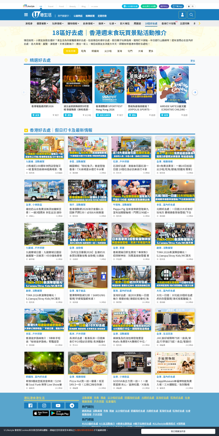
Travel (50, 6)
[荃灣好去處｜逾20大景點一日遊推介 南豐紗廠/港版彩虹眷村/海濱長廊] (131, 277)
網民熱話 (86, 410)
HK (41, 6)
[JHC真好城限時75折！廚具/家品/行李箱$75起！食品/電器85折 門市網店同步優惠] (175, 320)
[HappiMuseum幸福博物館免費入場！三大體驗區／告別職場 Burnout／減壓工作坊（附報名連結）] (175, 363)
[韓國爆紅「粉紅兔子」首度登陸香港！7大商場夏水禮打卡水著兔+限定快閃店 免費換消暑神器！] (87, 148)
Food (61, 6)
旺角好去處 (176, 397)
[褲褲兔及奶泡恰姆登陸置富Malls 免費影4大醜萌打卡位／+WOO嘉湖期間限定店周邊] (131, 320)
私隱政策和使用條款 (84, 430)
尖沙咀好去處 (115, 397)
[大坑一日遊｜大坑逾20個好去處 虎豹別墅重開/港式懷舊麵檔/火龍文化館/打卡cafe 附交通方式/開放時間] (175, 277)
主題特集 (185, 23)
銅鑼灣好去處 (132, 397)
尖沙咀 (108, 51)
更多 (151, 51)
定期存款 (102, 16)
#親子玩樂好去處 (142, 423)
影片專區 (125, 23)
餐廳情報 (87, 401)
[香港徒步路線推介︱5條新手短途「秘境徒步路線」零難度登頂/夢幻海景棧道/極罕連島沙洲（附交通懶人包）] (44, 320)
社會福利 (111, 401)
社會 (187, 397)
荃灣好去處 (162, 397)
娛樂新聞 (90, 16)
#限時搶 (181, 423)
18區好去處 (151, 23)
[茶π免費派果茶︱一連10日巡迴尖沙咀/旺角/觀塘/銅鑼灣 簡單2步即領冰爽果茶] (175, 148)
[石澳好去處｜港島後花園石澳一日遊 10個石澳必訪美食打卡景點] (131, 148)
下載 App (178, 6)
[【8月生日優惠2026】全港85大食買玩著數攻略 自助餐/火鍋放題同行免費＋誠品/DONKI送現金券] (87, 234)
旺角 (83, 51)
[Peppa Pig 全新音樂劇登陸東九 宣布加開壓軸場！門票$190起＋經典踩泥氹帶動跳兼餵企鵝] (131, 191)
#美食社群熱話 (124, 423)
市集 (96, 397)
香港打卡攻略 (168, 23)
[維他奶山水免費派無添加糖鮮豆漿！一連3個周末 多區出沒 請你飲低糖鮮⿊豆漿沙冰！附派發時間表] (44, 191)
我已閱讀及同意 (178, 431)
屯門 (130, 51)
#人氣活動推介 (107, 423)
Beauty (73, 6)
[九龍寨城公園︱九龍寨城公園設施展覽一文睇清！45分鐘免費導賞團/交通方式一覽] (44, 234)
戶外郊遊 (99, 401)
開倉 (103, 397)
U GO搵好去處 (132, 6)
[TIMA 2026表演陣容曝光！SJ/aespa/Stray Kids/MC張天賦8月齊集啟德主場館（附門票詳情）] (175, 234)
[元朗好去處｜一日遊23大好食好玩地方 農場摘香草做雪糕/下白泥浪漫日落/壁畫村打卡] (175, 191)
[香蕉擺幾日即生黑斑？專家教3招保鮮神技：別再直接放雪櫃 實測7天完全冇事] (131, 234)
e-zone (94, 6)
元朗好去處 (148, 397)
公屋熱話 (78, 16)
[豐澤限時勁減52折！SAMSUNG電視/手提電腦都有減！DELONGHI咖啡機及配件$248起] (87, 277)
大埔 (140, 51)
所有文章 (71, 51)
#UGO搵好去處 (90, 423)
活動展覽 (87, 397)
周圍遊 (137, 23)
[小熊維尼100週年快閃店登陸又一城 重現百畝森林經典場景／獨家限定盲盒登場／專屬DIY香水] (44, 148)
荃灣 (119, 51)
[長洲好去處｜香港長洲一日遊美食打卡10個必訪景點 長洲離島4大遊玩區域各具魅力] (87, 320)
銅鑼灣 (95, 51)
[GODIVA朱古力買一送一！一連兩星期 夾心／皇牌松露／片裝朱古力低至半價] (131, 363)
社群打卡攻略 (150, 6)
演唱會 (28, 23)
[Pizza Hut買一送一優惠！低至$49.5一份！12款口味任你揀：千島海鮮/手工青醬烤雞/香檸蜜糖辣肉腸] (87, 363)
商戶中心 (164, 6)
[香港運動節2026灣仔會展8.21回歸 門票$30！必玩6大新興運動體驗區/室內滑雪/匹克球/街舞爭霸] (87, 191)
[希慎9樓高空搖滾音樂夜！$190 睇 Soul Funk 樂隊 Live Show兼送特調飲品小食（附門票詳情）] (44, 363)
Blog (84, 6)
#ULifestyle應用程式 (164, 423)
